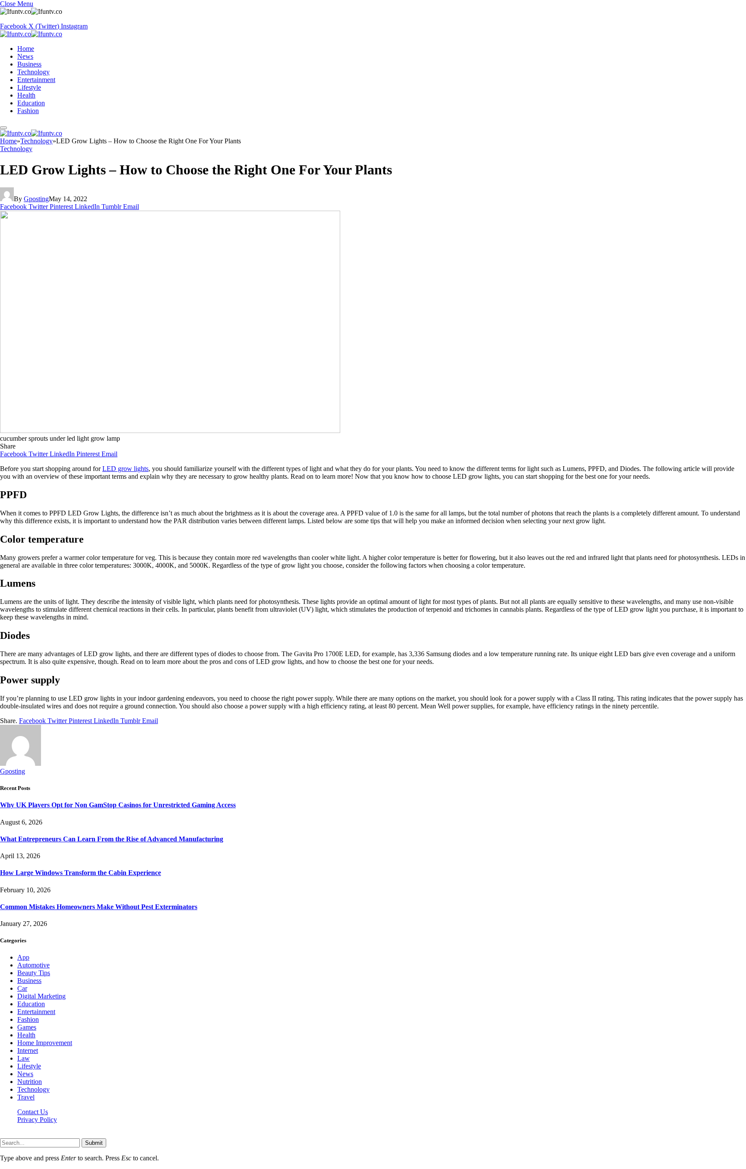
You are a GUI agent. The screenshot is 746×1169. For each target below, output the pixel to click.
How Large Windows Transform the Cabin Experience (80, 872)
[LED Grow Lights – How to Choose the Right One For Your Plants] (170, 430)
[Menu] (3, 127)
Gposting (36, 198)
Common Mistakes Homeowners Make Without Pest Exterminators (98, 906)
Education (31, 103)
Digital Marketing (41, 996)
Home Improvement (44, 1042)
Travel (26, 1097)
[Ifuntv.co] (31, 34)
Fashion (28, 110)
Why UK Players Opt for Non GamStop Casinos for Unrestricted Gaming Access (118, 805)
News (25, 56)
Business (29, 64)
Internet (27, 1050)
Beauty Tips (33, 972)
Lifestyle (29, 87)
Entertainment (36, 79)
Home (25, 48)
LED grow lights (125, 468)
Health (26, 95)
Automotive (33, 965)
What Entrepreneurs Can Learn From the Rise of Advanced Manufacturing (111, 839)
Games (26, 1027)
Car (22, 988)
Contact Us (32, 1111)
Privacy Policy (37, 1119)
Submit (94, 1143)
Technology (33, 72)
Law (23, 1058)
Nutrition (29, 1081)
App (23, 957)
